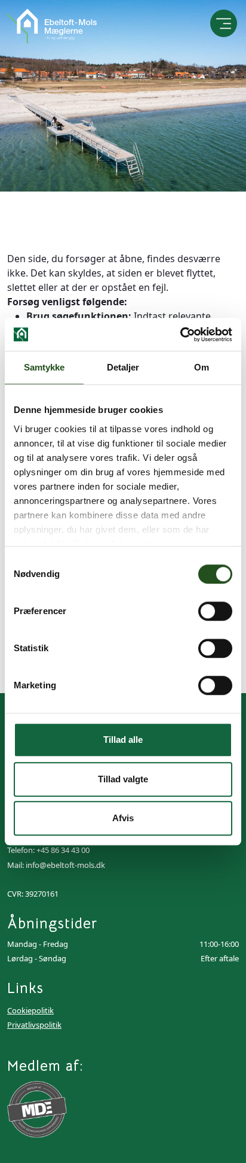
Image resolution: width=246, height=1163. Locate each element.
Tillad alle (123, 739)
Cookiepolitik (30, 1010)
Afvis (123, 818)
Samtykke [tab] (44, 367)
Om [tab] (201, 367)
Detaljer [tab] (123, 367)
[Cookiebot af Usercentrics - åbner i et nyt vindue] (180, 334)
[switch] (215, 611)
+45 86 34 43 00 (63, 850)
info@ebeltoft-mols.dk (65, 865)
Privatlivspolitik (34, 1024)
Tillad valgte (123, 779)
